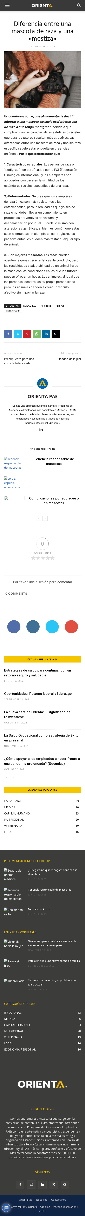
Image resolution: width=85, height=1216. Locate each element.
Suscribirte (71, 621)
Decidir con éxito (39, 909)
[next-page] (45, 518)
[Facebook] (8, 334)
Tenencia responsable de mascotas (49, 890)
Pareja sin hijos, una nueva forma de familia (54, 961)
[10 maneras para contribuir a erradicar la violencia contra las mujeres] (14, 946)
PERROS (60, 305)
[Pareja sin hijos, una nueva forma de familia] (14, 966)
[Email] (56, 334)
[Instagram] (31, 1184)
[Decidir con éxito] (14, 915)
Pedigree (46, 305)
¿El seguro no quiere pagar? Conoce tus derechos (52, 872)
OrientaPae (25, 1199)
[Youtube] (65, 1185)
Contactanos (58, 1199)
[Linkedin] (46, 334)
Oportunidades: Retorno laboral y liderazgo (38, 694)
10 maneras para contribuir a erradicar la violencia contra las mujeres (52, 943)
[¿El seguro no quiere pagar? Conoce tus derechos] (14, 875)
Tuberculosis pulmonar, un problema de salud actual (52, 982)
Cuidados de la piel (68, 359)
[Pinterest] (27, 334)
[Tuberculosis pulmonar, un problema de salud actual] (14, 986)
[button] (7, 5)
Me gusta (13, 621)
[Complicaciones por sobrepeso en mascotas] (14, 503)
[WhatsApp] (37, 334)
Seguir (32, 621)
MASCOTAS (29, 305)
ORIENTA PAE (43, 396)
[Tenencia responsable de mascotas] (14, 464)
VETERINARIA (13, 310)
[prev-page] (38, 518)
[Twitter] (18, 334)
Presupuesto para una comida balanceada (19, 361)
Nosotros (41, 1199)
